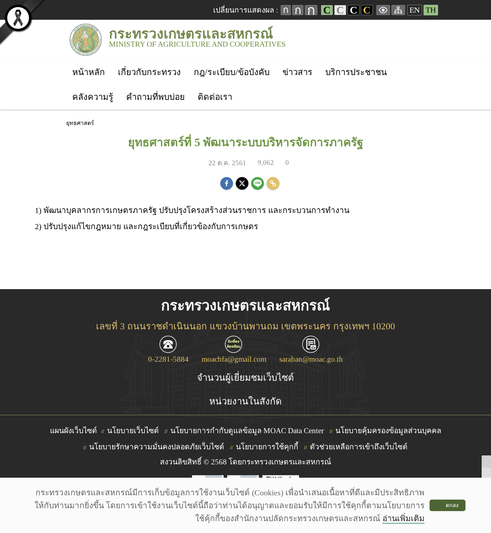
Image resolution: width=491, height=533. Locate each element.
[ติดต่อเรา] (215, 87)
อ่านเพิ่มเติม (403, 518)
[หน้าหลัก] (88, 63)
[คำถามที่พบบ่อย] (155, 87)
